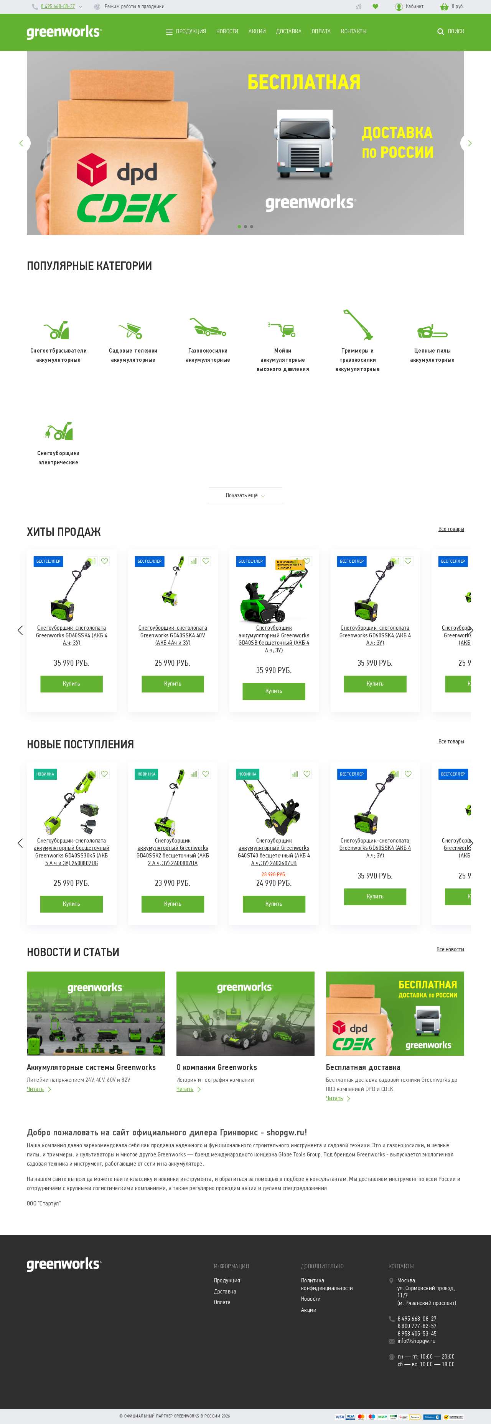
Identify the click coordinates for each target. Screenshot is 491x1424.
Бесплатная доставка (363, 1067)
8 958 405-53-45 (417, 1334)
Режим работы (134, 7)
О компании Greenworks (216, 1067)
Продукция (191, 32)
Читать (35, 1089)
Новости (227, 32)
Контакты (353, 32)
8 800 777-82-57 (417, 1326)
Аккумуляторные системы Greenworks (91, 1067)
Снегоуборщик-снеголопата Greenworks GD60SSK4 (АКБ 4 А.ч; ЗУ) (71, 635)
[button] (239, 226)
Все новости (450, 950)
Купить (71, 684)
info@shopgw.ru (417, 1341)
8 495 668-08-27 (58, 7)
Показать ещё (242, 496)
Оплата (321, 32)
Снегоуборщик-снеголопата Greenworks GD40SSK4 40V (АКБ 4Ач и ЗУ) (173, 635)
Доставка (289, 32)
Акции (257, 32)
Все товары (451, 529)
